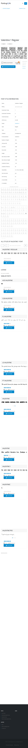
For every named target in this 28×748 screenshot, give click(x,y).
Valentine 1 (17, 123)
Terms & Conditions (9, 745)
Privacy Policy (17, 745)
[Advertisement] (14, 25)
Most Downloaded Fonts (6, 718)
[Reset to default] (25, 245)
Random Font (4, 717)
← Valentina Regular (6, 8)
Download (9, 262)
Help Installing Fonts (5, 726)
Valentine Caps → (22, 8)
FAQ (2, 724)
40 (4, 245)
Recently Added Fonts (6, 715)
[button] (12, 406)
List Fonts (3, 713)
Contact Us (4, 728)
